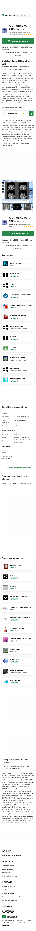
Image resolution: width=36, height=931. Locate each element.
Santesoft (6, 762)
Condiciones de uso (8, 890)
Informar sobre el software (20, 468)
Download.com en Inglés (10, 876)
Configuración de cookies (10, 900)
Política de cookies (8, 893)
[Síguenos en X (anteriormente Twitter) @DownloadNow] (8, 911)
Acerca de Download (8, 866)
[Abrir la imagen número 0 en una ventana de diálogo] (17, 195)
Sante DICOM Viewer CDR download (14, 483)
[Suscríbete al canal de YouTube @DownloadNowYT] (12, 911)
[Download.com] (7, 15)
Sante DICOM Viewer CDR (20, 27)
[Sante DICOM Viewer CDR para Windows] (4, 30)
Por (13, 32)
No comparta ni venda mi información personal (16, 897)
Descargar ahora (19, 41)
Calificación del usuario (16, 35)
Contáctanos (6, 872)
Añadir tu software (8, 869)
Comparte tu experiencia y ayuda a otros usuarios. (18, 53)
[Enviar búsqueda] (14, 15)
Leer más (23, 69)
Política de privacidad (8, 886)
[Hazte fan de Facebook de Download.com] (4, 911)
